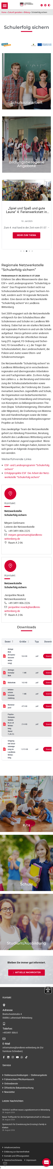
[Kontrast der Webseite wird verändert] (49, 5)
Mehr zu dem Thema (26, 931)
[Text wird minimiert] (42, 5)
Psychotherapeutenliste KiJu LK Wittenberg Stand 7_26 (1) (11, 724)
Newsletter (9, 1091)
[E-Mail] (4, 1038)
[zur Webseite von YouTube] (17, 1057)
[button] (4, 6)
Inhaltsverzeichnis (12, 1147)
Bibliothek (11, 682)
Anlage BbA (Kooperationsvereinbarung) (11, 656)
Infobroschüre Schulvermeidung (11, 693)
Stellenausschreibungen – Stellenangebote (25, 1075)
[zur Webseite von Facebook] (4, 1057)
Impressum (31, 1160)
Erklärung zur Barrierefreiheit (16, 1151)
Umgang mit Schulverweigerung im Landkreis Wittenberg (11, 749)
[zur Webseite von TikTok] (26, 1057)
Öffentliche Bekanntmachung (18, 1087)
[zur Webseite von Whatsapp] (22, 1057)
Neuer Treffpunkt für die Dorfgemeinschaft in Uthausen (26, 1117)
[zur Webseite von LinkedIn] (8, 1057)
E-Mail (6, 1043)
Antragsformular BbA (11, 673)
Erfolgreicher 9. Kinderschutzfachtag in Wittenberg (27, 212)
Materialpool (11, 706)
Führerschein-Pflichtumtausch (19, 1079)
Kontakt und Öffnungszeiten (16, 1156)
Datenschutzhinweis (13, 1160)
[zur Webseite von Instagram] (13, 1057)
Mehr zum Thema (26, 92)
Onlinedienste (11, 1083)
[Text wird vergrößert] (45, 5)
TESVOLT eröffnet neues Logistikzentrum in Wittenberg (26, 1109)
